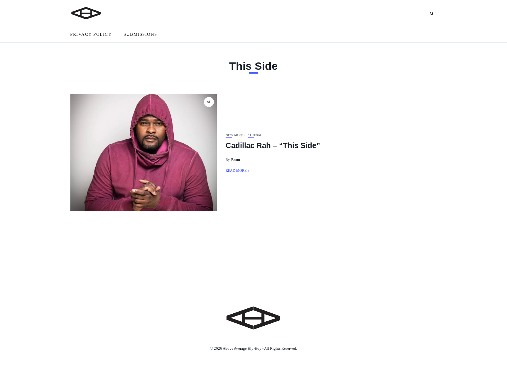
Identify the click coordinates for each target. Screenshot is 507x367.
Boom (235, 160)
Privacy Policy (91, 34)
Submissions (140, 34)
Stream (254, 135)
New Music (235, 135)
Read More (236, 171)
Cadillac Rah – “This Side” (273, 145)
